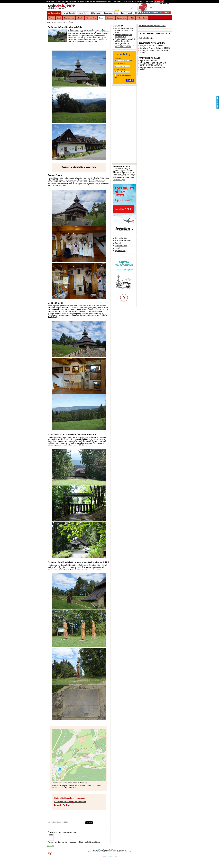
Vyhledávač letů (121, 246)
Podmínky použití (105, 850)
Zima (122, 13)
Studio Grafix (113, 856)
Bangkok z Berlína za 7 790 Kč (151, 45)
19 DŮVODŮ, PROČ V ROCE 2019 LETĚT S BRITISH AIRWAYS (153, 64)
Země (59, 18)
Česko (101, 18)
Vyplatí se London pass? (149, 61)
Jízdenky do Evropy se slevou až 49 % (123, 36)
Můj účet (138, 13)
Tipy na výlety (91, 18)
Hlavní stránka (62, 22)
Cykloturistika (121, 18)
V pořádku (159, 1)
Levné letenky (83, 13)
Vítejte (51, 18)
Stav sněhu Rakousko (123, 241)
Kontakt (95, 850)
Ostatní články (142, 18)
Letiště (117, 248)
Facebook (122, 850)
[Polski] (168, 4)
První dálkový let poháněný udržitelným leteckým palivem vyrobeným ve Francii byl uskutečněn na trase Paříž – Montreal (125, 43)
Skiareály (118, 243)
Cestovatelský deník (111, 13)
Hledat (129, 80)
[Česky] (160, 4)
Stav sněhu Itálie (121, 238)
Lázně (130, 13)
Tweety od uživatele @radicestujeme (152, 26)
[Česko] (51, 835)
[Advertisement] (105, 22)
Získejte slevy (96, 13)
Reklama (115, 850)
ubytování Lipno (119, 180)
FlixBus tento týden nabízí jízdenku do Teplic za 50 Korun (124, 30)
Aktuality (80, 18)
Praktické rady (69, 18)
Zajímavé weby (120, 251)
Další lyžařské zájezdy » (148, 38)
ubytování (116, 176)
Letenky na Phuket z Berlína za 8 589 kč (155, 48)
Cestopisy (110, 18)
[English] (164, 4)
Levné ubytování (69, 13)
